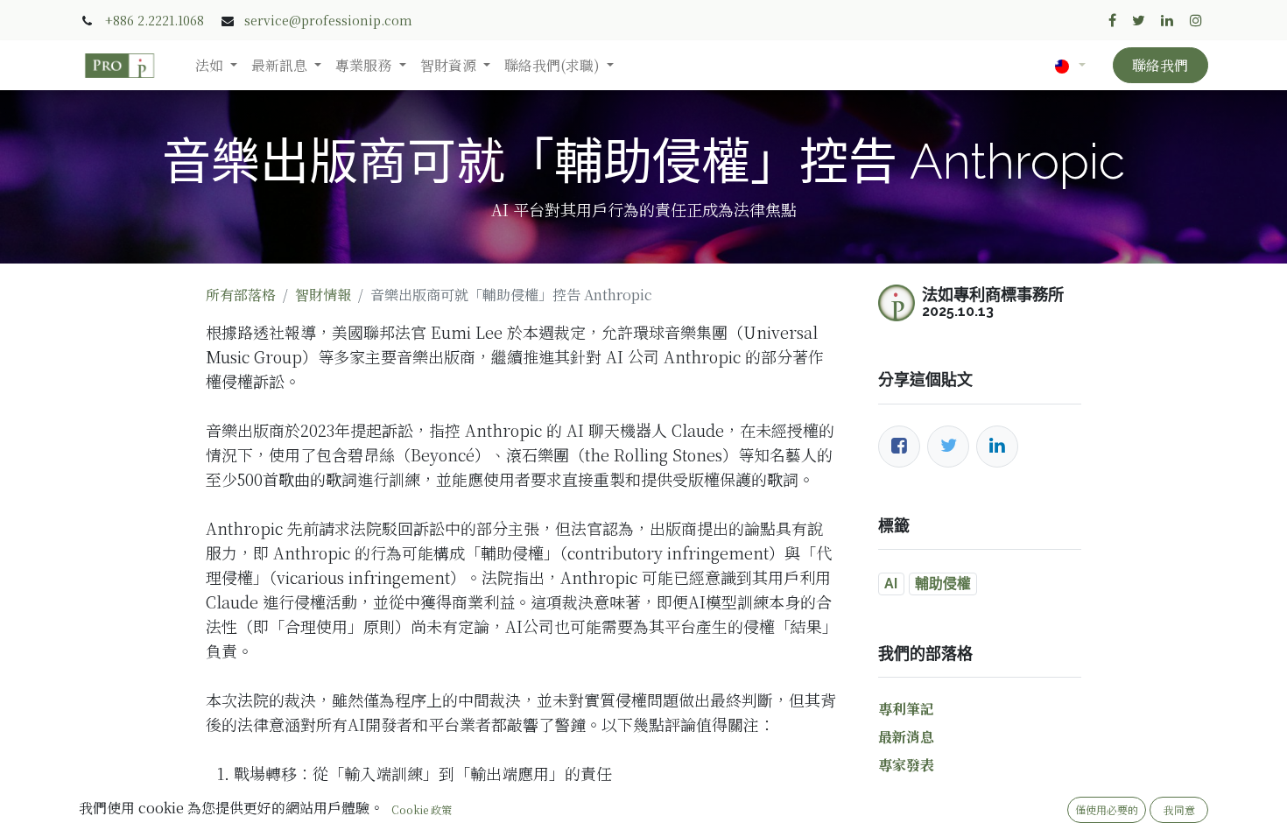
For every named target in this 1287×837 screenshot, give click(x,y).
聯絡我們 (1160, 65)
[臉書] (899, 447)
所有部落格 (241, 295)
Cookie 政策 (421, 809)
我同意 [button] (1179, 809)
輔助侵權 (943, 583)
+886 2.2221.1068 (154, 20)
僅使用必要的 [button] (1106, 809)
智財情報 (323, 295)
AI (890, 583)
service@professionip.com (328, 20)
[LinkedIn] (997, 447)
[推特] (948, 447)
